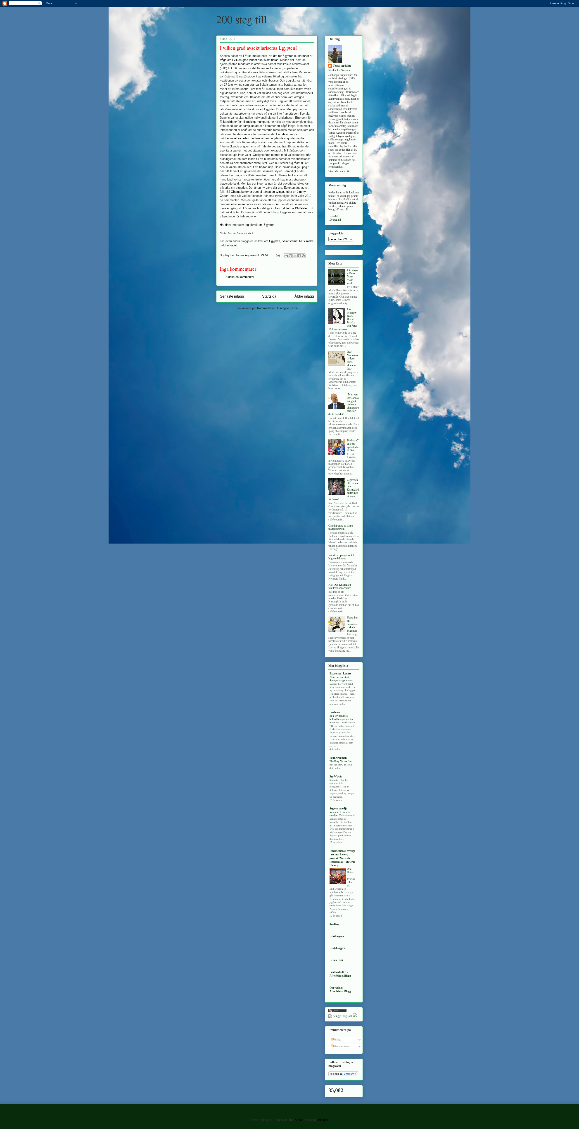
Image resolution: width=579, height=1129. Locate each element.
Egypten (274, 241)
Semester (334, 780)
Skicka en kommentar (239, 277)
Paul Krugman (338, 757)
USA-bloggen (337, 948)
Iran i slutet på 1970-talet (291, 208)
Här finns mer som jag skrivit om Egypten (247, 224)
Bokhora (335, 712)
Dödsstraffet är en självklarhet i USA (353, 445)
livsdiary (334, 924)
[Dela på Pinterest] (303, 255)
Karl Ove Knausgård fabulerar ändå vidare (339, 586)
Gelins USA (336, 960)
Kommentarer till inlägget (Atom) (278, 308)
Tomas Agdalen (342, 65)
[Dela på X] (294, 255)
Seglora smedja (338, 808)
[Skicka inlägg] (278, 255)
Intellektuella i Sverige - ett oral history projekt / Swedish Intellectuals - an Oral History (342, 858)
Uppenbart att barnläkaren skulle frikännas (352, 624)
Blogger (323, 1120)
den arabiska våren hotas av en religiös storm (250, 204)
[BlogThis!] (290, 255)
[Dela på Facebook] (299, 255)
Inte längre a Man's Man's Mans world (352, 277)
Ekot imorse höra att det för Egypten (269, 56)
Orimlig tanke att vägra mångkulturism (340, 527)
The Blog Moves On (340, 761)
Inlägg (337, 1039)
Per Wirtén (336, 776)
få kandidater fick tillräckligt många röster (247, 121)
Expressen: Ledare (340, 673)
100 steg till (334, 219)
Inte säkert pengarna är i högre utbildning (341, 557)
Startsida (269, 296)
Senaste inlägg (232, 296)
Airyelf (299, 1120)
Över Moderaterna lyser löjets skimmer (352, 358)
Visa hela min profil (338, 171)
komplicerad (251, 126)
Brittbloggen (337, 936)
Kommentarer (341, 1046)
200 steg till (241, 19)
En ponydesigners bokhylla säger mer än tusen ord (341, 719)
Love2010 (333, 216)
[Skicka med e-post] (286, 255)
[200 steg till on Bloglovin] (343, 1075)
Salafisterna (289, 241)
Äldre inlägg (304, 296)
